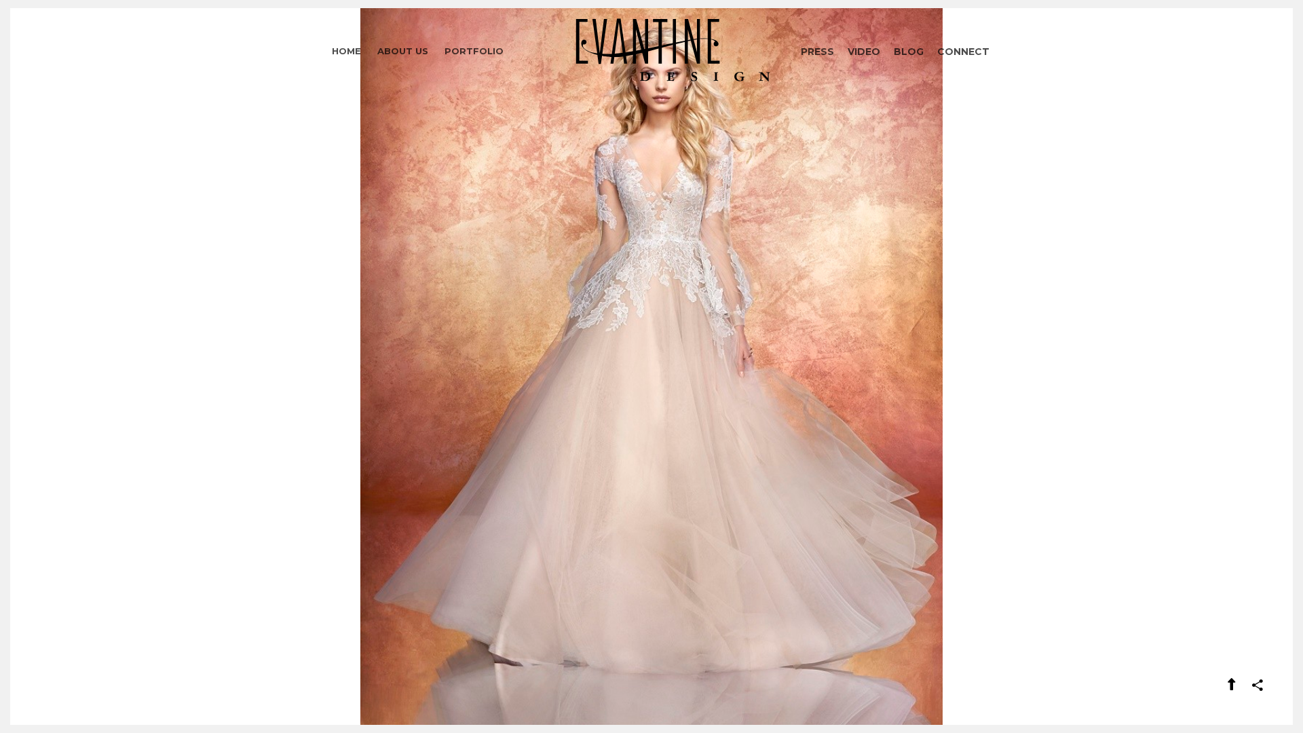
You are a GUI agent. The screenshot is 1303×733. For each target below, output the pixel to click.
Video (864, 51)
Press (817, 51)
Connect (963, 51)
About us (402, 50)
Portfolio (474, 50)
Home (346, 50)
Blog (909, 51)
